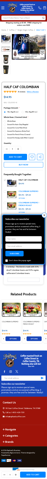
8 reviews (21, 92)
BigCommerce (15, 453)
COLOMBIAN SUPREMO (28, 191)
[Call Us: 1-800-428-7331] (40, 7)
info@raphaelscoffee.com (15, 416)
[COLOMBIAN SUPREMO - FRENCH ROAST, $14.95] (32, 309)
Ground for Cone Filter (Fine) (17, 128)
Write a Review (33, 92)
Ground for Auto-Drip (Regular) (17, 124)
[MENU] (2, 7)
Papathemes (5, 455)
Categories (11, 435)
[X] (17, 371)
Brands (9, 441)
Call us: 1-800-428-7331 (14, 412)
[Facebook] (4, 371)
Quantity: (8, 143)
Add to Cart (15, 157)
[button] (44, 215)
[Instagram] (11, 371)
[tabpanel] (11, 321)
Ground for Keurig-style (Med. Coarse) (20, 138)
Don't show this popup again (20, 260)
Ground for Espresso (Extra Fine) (18, 131)
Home (3, 30)
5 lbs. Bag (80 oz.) (31, 112)
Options (22, 198)
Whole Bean (11, 121)
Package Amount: (12, 108)
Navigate (10, 429)
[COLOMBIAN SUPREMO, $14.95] (11, 309)
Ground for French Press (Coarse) (18, 134)
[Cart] (44, 7)
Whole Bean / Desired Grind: (16, 117)
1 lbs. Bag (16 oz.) (12, 112)
